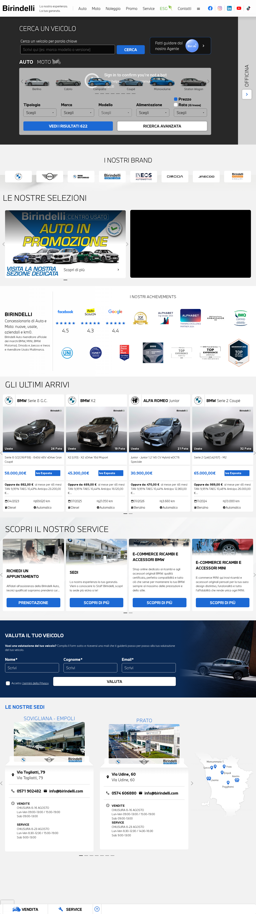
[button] (5, 899)
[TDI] (140, 319)
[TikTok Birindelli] (248, 8)
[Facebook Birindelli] (210, 8)
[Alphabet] (165, 319)
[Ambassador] (215, 319)
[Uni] (67, 354)
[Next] (208, 81)
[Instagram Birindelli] (220, 8)
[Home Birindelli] (18, 8)
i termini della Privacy (35, 683)
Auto (26, 62)
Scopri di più (96, 602)
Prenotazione (33, 602)
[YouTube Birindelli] (239, 8)
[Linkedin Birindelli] (229, 8)
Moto (44, 62)
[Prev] (22, 81)
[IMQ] (240, 319)
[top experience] (153, 354)
